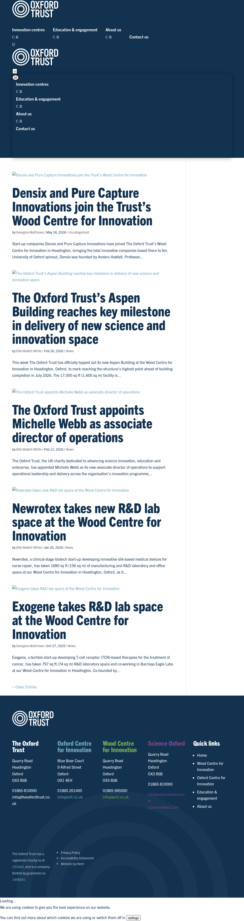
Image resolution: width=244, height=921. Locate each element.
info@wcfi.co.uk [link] (116, 796)
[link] (122, 10)
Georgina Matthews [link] (30, 232)
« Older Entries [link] (24, 686)
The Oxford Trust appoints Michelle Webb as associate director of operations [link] (82, 422)
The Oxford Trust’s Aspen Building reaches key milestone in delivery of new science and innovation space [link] (91, 317)
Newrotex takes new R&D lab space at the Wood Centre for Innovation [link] (86, 521)
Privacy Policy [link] (70, 852)
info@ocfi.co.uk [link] (70, 796)
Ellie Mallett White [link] (29, 351)
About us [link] (204, 806)
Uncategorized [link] (78, 232)
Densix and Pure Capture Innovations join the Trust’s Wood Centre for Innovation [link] (82, 205)
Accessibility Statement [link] (77, 858)
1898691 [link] (18, 879)
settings (133, 918)
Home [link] (202, 755)
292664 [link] (18, 866)
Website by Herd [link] (72, 864)
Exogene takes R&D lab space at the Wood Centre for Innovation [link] (87, 619)
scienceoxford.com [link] (163, 807)
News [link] (70, 351)
